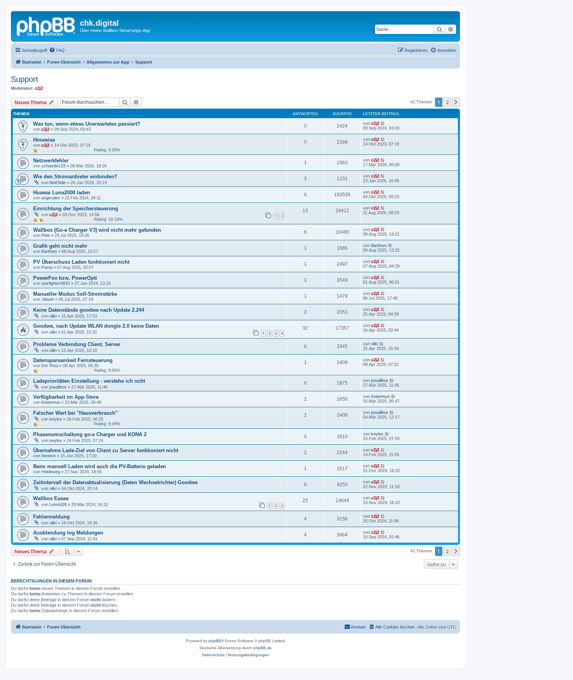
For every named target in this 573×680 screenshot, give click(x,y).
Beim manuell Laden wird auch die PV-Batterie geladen (99, 466)
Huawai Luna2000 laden (61, 192)
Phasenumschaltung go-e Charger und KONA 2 (90, 434)
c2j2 (39, 88)
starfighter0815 (55, 283)
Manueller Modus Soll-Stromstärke (75, 294)
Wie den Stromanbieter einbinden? (75, 176)
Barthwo (49, 251)
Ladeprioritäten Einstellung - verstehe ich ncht (89, 381)
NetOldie (58, 182)
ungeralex (50, 197)
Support (24, 79)
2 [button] (447, 102)
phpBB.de (262, 648)
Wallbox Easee (51, 498)
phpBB (215, 641)
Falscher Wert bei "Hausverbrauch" (75, 413)
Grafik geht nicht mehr (60, 246)
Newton (48, 455)
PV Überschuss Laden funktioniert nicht (81, 262)
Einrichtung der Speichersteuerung (75, 208)
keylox (56, 419)
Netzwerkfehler (51, 160)
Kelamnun (50, 402)
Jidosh (47, 299)
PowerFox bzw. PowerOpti (65, 278)
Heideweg (50, 471)
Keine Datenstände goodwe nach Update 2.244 (88, 310)
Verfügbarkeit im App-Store (66, 397)
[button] (456, 102)
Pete (45, 235)
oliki (53, 316)
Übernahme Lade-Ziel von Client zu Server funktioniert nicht (105, 450)
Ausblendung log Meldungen (68, 533)
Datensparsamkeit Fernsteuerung (73, 360)
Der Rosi (49, 365)
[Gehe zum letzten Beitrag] (383, 123)
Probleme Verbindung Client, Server (76, 344)
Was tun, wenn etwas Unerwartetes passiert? (86, 124)
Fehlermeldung (51, 517)
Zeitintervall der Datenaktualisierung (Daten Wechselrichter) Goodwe (115, 482)
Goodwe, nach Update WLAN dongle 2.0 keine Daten (96, 326)
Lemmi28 (58, 504)
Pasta (46, 267)
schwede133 (53, 165)
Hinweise (44, 140)
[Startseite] (46, 25)
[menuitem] (57, 50)
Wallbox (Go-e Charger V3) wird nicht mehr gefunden (97, 230)
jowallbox (58, 387)
